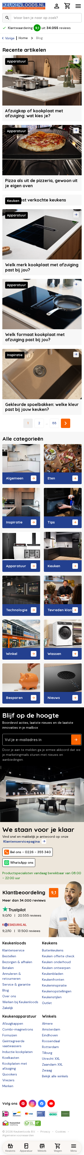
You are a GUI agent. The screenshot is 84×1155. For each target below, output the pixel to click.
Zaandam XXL (52, 1064)
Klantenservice (13, 950)
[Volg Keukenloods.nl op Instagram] (32, 1103)
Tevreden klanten (62, 610)
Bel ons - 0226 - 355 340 (30, 852)
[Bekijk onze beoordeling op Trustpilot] (42, 909)
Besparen (14, 697)
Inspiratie (14, 522)
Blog (5, 990)
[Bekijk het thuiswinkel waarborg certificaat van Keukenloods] (11, 1121)
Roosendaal (51, 1041)
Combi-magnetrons (17, 1029)
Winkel (11, 653)
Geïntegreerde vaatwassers (13, 1043)
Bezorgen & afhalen (17, 962)
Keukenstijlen (52, 997)
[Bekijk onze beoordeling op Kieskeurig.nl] (42, 925)
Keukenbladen (52, 974)
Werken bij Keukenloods (20, 1002)
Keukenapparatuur (19, 1016)
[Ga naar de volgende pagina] (65, 423)
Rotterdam (50, 1047)
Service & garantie (16, 984)
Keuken (54, 566)
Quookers (9, 1074)
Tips (51, 522)
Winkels (49, 1016)
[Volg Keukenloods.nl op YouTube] (51, 1103)
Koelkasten (10, 1058)
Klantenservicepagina (21, 841)
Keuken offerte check (58, 956)
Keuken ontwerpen (56, 968)
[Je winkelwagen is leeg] (67, 5)
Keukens (49, 943)
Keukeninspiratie (54, 985)
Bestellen (9, 956)
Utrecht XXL (51, 1058)
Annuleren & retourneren (11, 976)
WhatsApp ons (21, 862)
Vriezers (8, 1080)
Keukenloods (14, 943)
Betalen (8, 968)
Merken (7, 1086)
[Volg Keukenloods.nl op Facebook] (42, 1103)
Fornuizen (9, 1035)
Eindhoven (50, 1035)
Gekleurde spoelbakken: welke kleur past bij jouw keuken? (42, 407)
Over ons (9, 996)
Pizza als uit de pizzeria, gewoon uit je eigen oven (41, 183)
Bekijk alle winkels (55, 1076)
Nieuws (54, 697)
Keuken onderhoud (56, 962)
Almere (47, 1023)
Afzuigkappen (12, 1023)
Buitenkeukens (52, 950)
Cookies (60, 1131)
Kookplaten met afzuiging (14, 1066)
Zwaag (47, 1070)
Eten (51, 478)
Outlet (47, 1003)
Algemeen (14, 478)
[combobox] (42, 17)
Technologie (16, 610)
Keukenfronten (53, 979)
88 (54, 423)
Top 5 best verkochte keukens (35, 200)
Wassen (54, 653)
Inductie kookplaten (17, 1052)
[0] (67, 6)
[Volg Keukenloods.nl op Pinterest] (23, 1103)
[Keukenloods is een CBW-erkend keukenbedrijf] (32, 1121)
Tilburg (47, 1053)
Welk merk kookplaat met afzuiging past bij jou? (41, 267)
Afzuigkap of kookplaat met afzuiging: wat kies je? (34, 113)
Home (23, 38)
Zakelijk (7, 1008)
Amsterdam (51, 1029)
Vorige (9, 38)
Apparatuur (16, 566)
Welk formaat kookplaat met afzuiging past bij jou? (35, 337)
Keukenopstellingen (56, 991)
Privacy (45, 1131)
